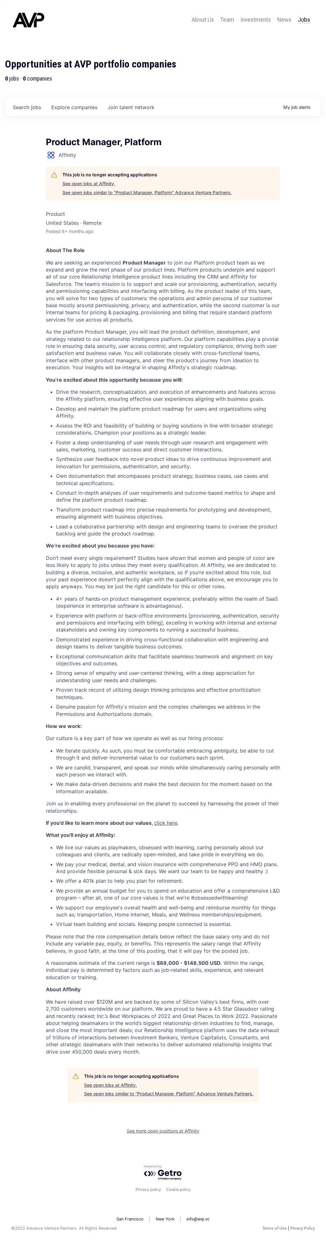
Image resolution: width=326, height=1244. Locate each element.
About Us (203, 20)
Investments (255, 20)
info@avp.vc (198, 1219)
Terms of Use (274, 1228)
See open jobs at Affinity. (88, 183)
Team (227, 20)
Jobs (304, 20)
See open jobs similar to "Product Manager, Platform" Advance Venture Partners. (147, 192)
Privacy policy (148, 1189)
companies (74, 107)
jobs (27, 107)
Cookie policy (178, 1189)
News (284, 20)
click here (165, 823)
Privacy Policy (302, 1228)
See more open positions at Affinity (163, 1131)
